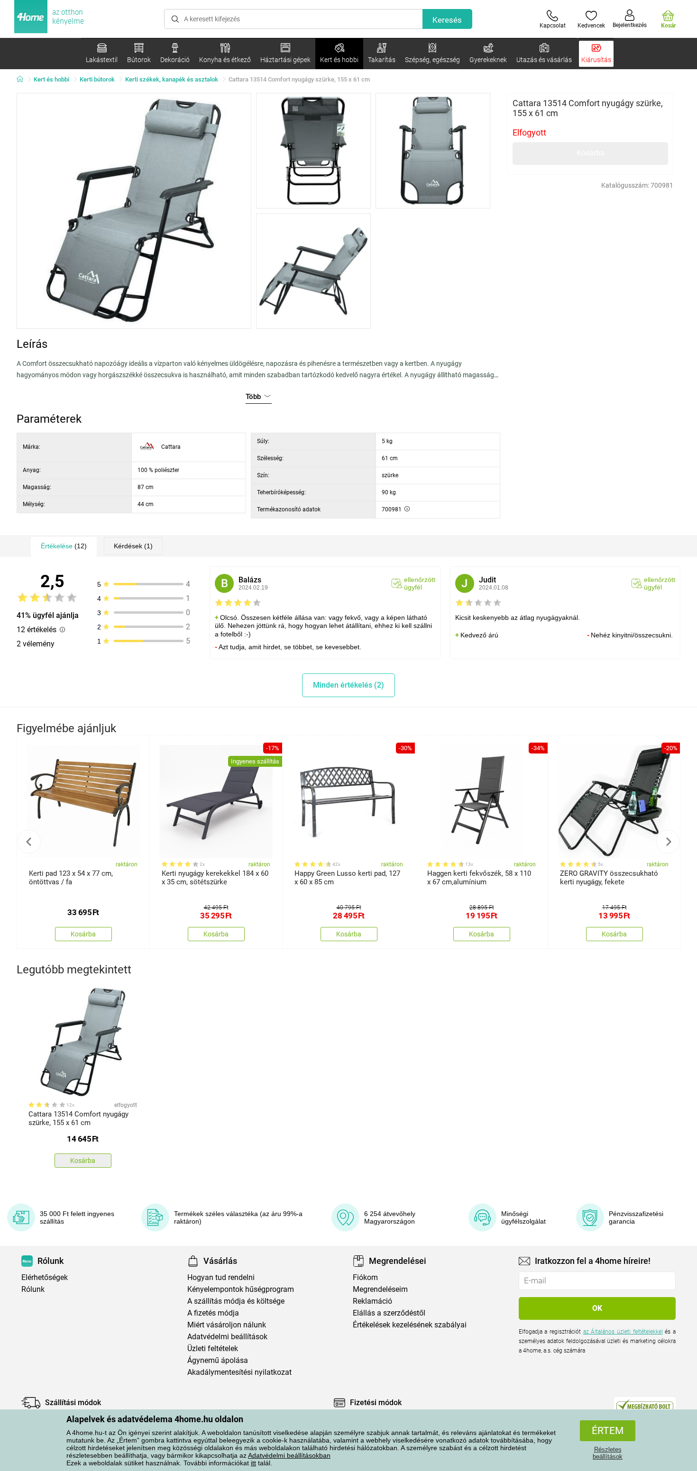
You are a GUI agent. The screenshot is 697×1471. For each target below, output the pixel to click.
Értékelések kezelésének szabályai (410, 1324)
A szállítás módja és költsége (235, 1301)
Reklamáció (372, 1301)
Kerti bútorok (97, 79)
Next (668, 842)
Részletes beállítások (608, 1453)
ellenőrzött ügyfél (419, 583)
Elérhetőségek (44, 1277)
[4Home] (23, 79)
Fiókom (365, 1277)
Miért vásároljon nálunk (226, 1324)
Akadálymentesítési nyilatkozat (239, 1372)
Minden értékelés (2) (348, 685)
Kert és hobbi (51, 79)
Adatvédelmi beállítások (227, 1336)
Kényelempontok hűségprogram (240, 1289)
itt (253, 1463)
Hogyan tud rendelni (221, 1277)
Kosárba (591, 152)
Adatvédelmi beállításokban (289, 1455)
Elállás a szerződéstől (389, 1313)
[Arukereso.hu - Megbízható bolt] (645, 1405)
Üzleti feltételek (212, 1348)
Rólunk (33, 1289)
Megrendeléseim (380, 1289)
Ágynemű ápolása (217, 1360)
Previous (29, 842)
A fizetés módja (213, 1313)
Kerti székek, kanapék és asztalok (171, 79)
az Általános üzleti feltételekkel (623, 1331)
